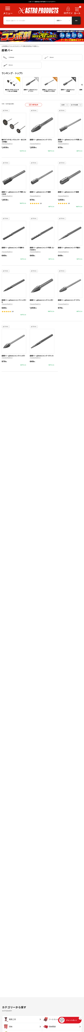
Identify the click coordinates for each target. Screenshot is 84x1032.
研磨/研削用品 (27, 46)
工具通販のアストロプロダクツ (11, 46)
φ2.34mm (5, 110)
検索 (76, 20)
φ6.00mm (33, 110)
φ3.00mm (61, 110)
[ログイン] (68, 11)
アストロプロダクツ (7, 144)
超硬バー (36, 46)
